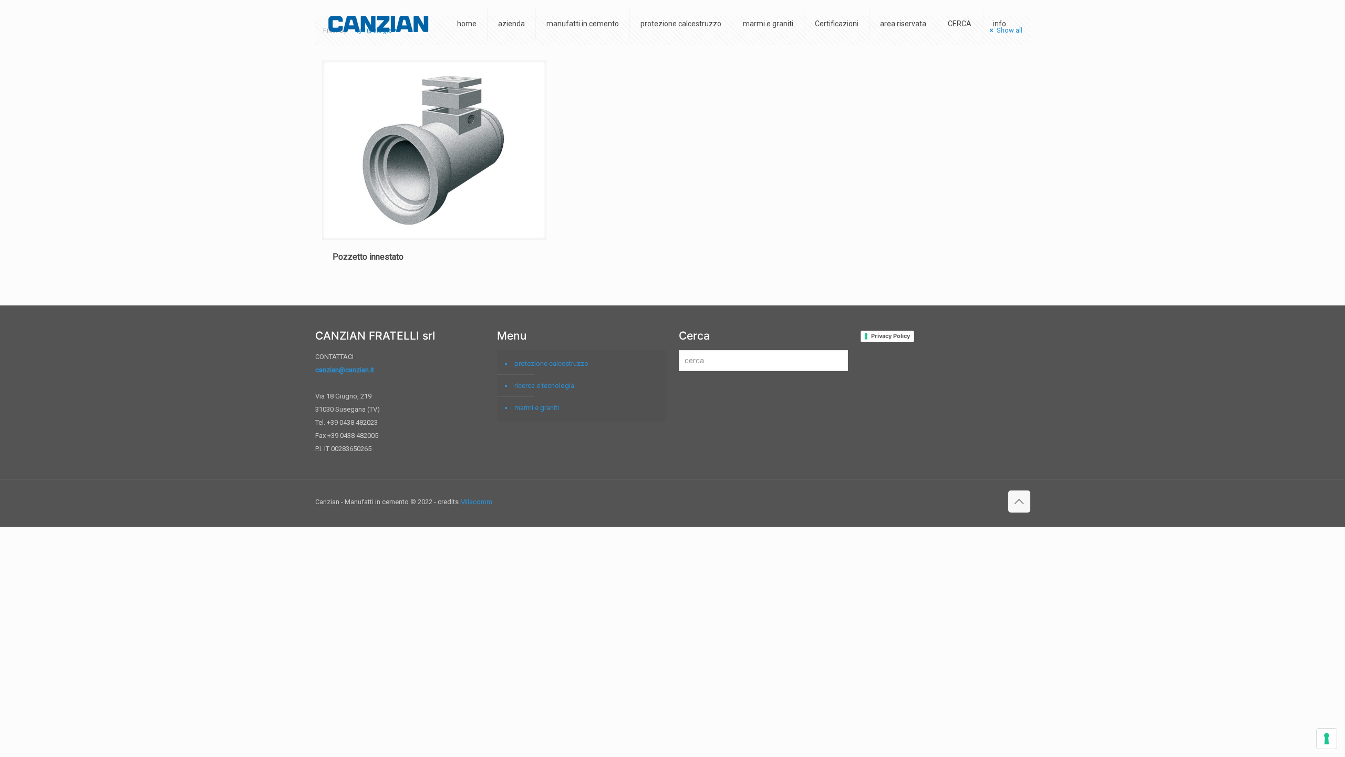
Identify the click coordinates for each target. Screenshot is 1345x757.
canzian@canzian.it (344, 370)
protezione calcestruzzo (551, 363)
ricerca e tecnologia (544, 386)
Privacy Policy (890, 336)
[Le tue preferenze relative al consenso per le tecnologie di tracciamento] (1327, 739)
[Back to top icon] (1019, 501)
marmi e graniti (536, 408)
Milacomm (476, 502)
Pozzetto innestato (368, 257)
